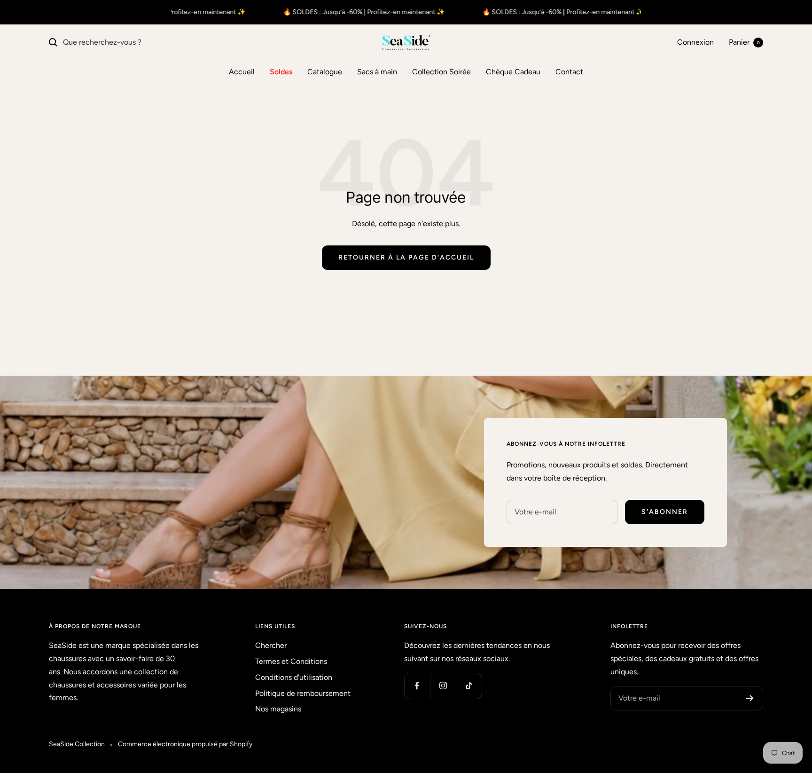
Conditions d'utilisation (293, 677)
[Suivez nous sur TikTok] (469, 686)
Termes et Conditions (291, 661)
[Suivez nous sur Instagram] (443, 686)
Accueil (242, 71)
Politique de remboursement (303, 693)
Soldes (281, 71)
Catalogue (324, 71)
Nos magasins (278, 708)
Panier (744, 42)
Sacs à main (377, 71)
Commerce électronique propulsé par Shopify (185, 744)
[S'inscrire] (750, 698)
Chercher (271, 645)
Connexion (695, 42)
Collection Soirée (441, 71)
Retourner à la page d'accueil (406, 257)
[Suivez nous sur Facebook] (417, 686)
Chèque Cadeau (513, 71)
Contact (569, 71)
